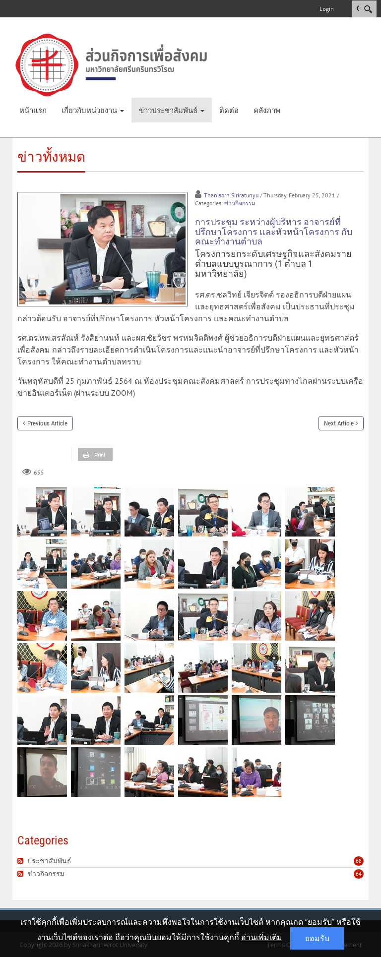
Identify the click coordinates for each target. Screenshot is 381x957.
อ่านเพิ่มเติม (261, 937)
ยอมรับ (317, 938)
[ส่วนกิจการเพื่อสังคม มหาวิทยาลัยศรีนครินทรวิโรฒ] (111, 64)
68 (359, 860)
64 (359, 873)
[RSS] (21, 861)
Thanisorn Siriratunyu (231, 195)
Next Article (339, 423)
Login (326, 8)
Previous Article (47, 423)
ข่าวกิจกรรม (239, 203)
